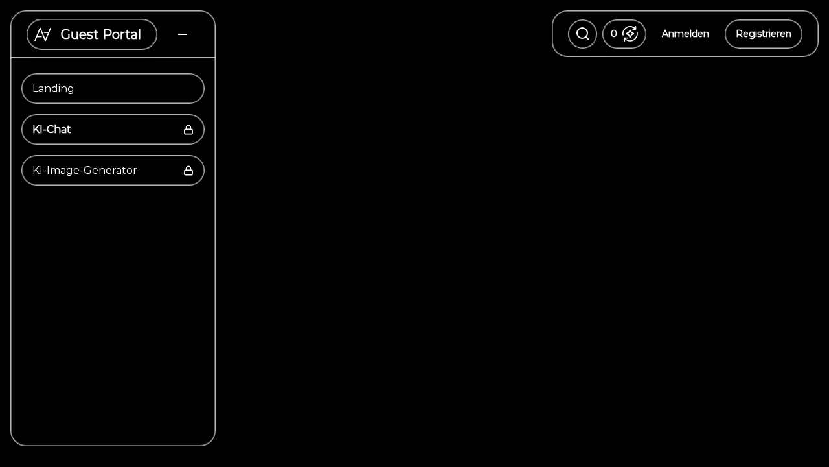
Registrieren (763, 34)
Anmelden (685, 34)
